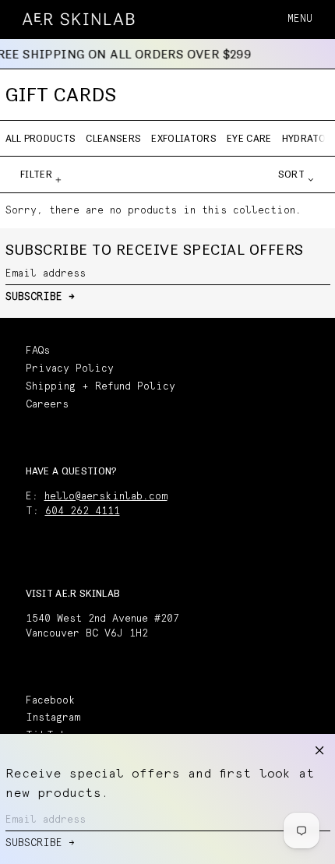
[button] (323, 19)
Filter (36, 174)
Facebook (51, 701)
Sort (291, 174)
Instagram (53, 718)
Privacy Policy (70, 369)
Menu (299, 19)
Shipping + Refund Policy (100, 387)
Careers (47, 405)
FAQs (38, 351)
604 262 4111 (82, 511)
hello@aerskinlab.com (106, 497)
